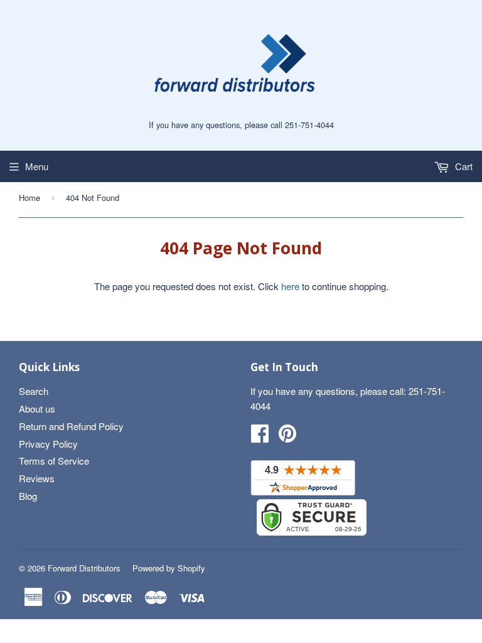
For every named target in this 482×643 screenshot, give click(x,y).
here (290, 286)
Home (29, 197)
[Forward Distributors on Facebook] (259, 436)
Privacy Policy (48, 443)
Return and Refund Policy (71, 426)
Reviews (37, 478)
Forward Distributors (84, 568)
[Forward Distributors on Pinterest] (287, 436)
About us (37, 408)
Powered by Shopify (168, 568)
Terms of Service (54, 460)
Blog (28, 495)
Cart (463, 166)
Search (33, 390)
